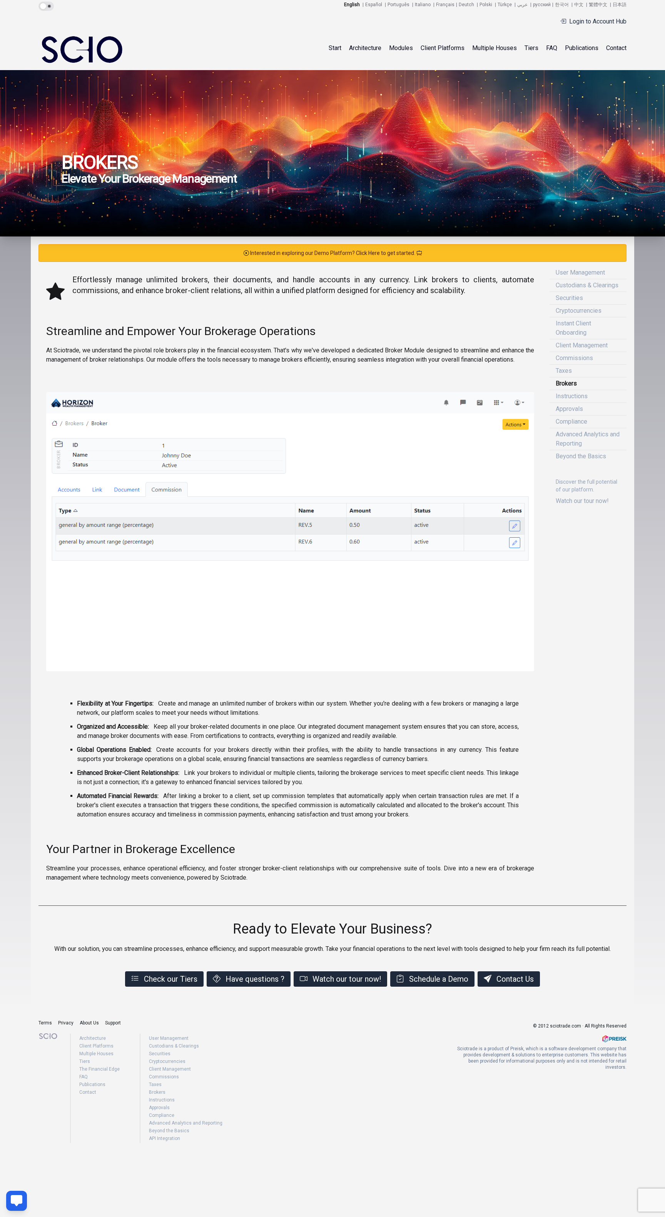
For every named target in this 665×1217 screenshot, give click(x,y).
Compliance (571, 421)
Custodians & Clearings (587, 285)
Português (398, 4)
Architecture (365, 48)
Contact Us (515, 979)
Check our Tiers (170, 979)
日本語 (620, 4)
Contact (616, 48)
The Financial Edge (99, 1069)
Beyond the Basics (581, 456)
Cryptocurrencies (579, 310)
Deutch (466, 4)
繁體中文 (598, 4)
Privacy (66, 1023)
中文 (578, 4)
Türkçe (505, 4)
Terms (45, 1023)
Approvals (569, 408)
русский (542, 4)
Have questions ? (255, 979)
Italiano (423, 4)
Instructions (572, 396)
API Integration (164, 1138)
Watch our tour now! (346, 979)
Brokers (566, 383)
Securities (569, 298)
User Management (580, 272)
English (352, 4)
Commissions (574, 358)
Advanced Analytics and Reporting (588, 439)
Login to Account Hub (598, 21)
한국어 (562, 4)
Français (445, 4)
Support (113, 1023)
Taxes (564, 370)
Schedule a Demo (438, 979)
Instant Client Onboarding (573, 328)
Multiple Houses (494, 48)
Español (373, 4)
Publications (581, 48)
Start (335, 48)
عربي (522, 4)
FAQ (551, 48)
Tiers (531, 48)
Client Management (582, 345)
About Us (89, 1023)
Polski (486, 4)
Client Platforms (96, 1046)
